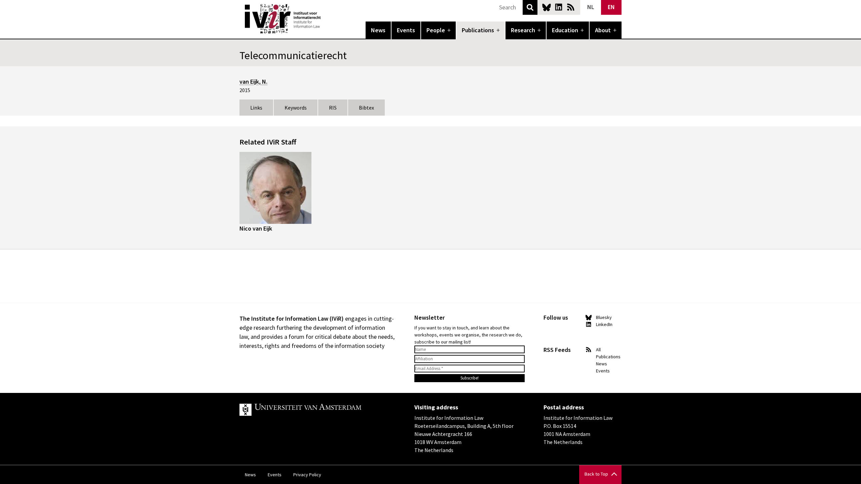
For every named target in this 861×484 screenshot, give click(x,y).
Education (565, 30)
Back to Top (596, 474)
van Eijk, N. (253, 81)
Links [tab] (256, 107)
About (603, 30)
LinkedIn (558, 7)
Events (406, 30)
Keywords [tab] (296, 107)
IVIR (325, 19)
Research (523, 30)
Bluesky (546, 7)
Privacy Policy (307, 475)
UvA (317, 410)
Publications (478, 30)
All (598, 350)
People (435, 30)
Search (530, 7)
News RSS (570, 7)
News (378, 30)
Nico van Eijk (255, 228)
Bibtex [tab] (366, 107)
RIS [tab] (333, 107)
